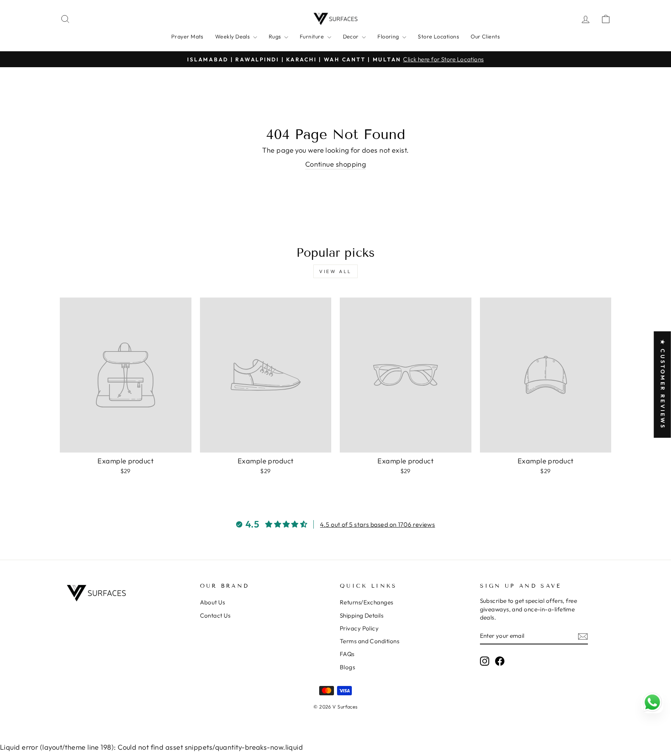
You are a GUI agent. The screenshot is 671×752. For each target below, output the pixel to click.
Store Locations (438, 36)
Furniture (312, 36)
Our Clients (485, 36)
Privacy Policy (359, 628)
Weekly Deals (233, 36)
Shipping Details (361, 615)
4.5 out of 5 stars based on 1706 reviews (377, 524)
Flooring (388, 36)
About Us (212, 602)
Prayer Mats (187, 36)
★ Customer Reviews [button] (662, 384)
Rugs (275, 36)
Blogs (347, 667)
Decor (351, 36)
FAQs (347, 654)
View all (335, 271)
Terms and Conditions (369, 641)
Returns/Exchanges (366, 602)
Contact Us (215, 615)
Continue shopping (335, 164)
